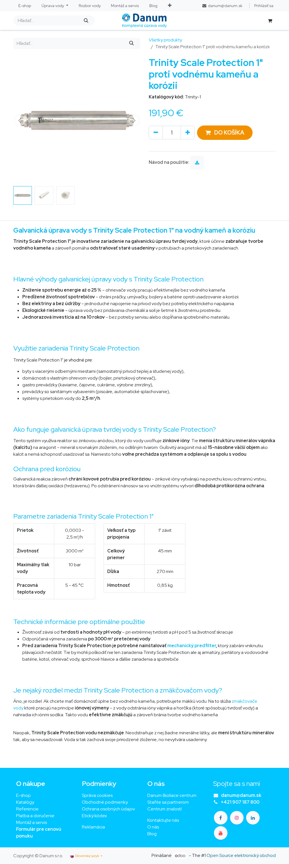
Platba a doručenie (35, 816)
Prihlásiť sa (263, 5)
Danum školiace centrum (171, 795)
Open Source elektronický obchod (241, 856)
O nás (153, 827)
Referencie (27, 809)
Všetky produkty (165, 40)
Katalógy (25, 802)
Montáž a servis (31, 822)
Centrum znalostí (164, 809)
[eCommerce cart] (270, 21)
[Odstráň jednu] (156, 132)
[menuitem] (24, 6)
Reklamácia (93, 827)
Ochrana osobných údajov (108, 809)
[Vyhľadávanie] (86, 21)
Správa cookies (97, 795)
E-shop (23, 795)
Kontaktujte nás (163, 820)
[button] (19, 120)
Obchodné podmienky (105, 802)
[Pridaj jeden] (188, 132)
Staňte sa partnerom (168, 802)
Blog (152, 834)
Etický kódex (95, 816)
